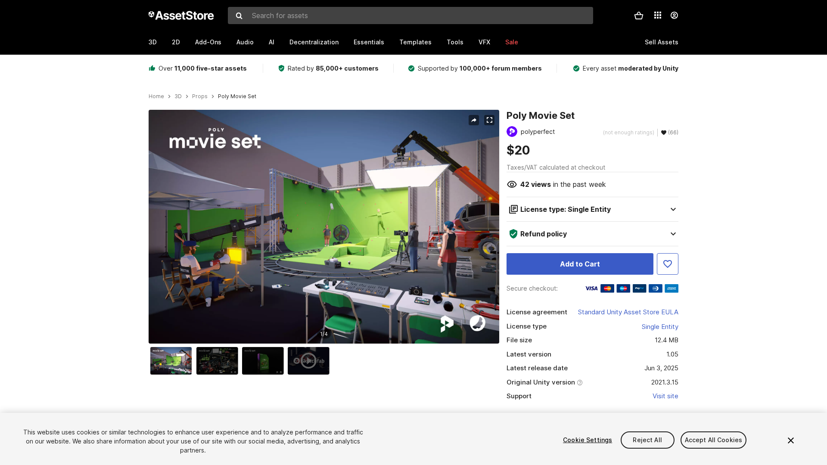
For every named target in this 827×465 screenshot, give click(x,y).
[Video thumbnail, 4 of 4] (310, 361)
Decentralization (314, 42)
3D (153, 42)
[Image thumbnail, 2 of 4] (219, 361)
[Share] (474, 120)
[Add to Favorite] (667, 264)
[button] (639, 15)
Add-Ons (208, 42)
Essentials (369, 42)
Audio (245, 42)
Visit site (665, 396)
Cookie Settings (587, 439)
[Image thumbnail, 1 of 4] (173, 361)
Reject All (647, 439)
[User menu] (674, 15)
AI (271, 42)
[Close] (791, 440)
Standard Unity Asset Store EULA (628, 312)
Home (156, 96)
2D (176, 42)
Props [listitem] (200, 96)
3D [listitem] (178, 96)
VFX (484, 42)
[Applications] (658, 15)
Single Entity (660, 326)
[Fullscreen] (489, 120)
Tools (455, 42)
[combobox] (410, 15)
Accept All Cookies (714, 439)
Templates (415, 42)
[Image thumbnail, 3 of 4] (265, 361)
